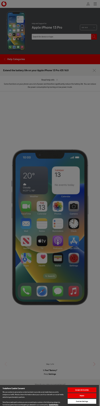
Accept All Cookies (82, 390)
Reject (82, 396)
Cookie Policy (53, 405)
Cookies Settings (82, 401)
